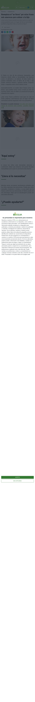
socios (16, 220)
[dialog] (17, 456)
